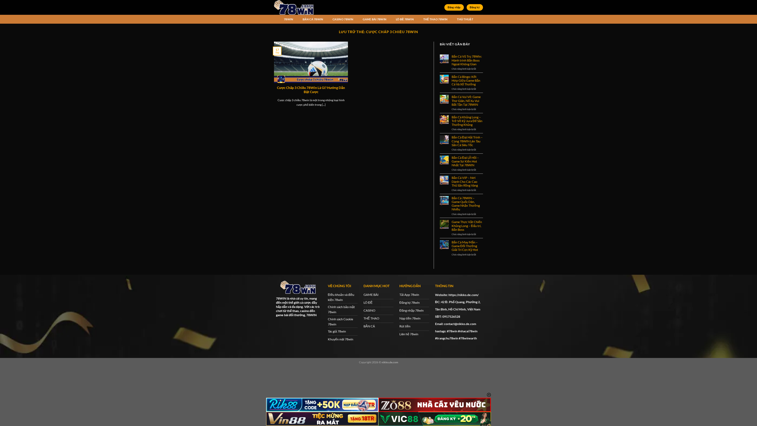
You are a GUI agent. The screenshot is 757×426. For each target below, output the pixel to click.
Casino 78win (343, 19)
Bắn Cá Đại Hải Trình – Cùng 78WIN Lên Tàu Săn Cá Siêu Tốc (467, 141)
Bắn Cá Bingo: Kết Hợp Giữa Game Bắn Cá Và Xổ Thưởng (466, 80)
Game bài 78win (374, 19)
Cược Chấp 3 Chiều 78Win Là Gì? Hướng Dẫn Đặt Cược (311, 90)
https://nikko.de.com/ (463, 295)
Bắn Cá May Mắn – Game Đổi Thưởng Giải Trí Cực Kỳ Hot (465, 245)
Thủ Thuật (465, 19)
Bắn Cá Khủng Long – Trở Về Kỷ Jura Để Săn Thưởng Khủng (467, 120)
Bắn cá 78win (313, 19)
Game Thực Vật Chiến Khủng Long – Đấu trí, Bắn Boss (467, 225)
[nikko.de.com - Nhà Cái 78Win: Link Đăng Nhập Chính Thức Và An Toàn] (293, 7)
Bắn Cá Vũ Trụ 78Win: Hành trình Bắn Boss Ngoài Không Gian (467, 60)
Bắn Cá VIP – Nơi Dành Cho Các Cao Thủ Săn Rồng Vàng (465, 181)
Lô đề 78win (405, 19)
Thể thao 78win (435, 19)
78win (288, 19)
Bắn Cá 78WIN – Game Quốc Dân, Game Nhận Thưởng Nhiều (466, 203)
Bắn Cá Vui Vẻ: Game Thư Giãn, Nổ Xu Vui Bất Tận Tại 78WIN (466, 100)
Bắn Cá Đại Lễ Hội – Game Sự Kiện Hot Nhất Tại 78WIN (465, 161)
